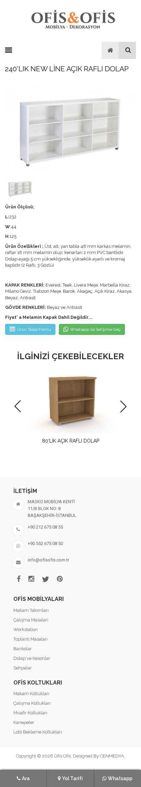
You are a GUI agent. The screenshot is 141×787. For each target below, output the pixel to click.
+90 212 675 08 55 (45, 527)
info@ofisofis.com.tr (48, 559)
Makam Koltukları (31, 693)
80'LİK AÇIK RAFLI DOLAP (70, 441)
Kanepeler (23, 722)
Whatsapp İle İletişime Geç (95, 329)
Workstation (25, 629)
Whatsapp (120, 778)
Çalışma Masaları (30, 619)
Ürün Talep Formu (34, 329)
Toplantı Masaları (30, 639)
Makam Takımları (31, 610)
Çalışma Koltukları (32, 703)
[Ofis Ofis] (73, 18)
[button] (123, 406)
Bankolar (22, 648)
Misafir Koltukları (30, 712)
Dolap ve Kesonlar (31, 658)
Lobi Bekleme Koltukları (37, 732)
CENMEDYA (112, 756)
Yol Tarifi (72, 778)
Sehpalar (22, 667)
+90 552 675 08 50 (45, 543)
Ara (26, 778)
